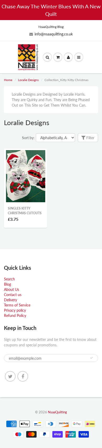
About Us (11, 289)
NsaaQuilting (57, 412)
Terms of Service (17, 305)
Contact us (12, 294)
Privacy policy (15, 310)
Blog (7, 284)
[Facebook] (23, 376)
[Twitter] (10, 376)
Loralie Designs (28, 80)
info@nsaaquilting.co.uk (54, 34)
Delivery (10, 300)
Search (9, 279)
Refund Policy (15, 315)
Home (8, 80)
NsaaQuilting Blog (51, 27)
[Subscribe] (91, 358)
